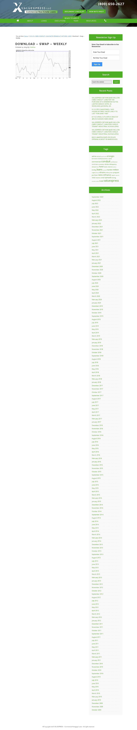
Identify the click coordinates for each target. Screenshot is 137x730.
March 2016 (96, 455)
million (116, 169)
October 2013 (96, 551)
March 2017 (96, 415)
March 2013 (96, 574)
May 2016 (95, 448)
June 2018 (95, 366)
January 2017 (96, 422)
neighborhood (95, 172)
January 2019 (96, 343)
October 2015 (96, 472)
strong (114, 178)
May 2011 (95, 647)
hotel (101, 166)
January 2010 (96, 700)
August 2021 (96, 240)
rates (100, 175)
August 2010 (96, 677)
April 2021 (95, 253)
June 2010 (95, 683)
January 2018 (96, 382)
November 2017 (97, 389)
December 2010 (97, 664)
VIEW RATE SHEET (96, 11)
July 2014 (95, 521)
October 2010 (96, 670)
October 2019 (96, 313)
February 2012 (97, 617)
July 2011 (95, 640)
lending (94, 170)
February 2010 (97, 697)
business (105, 158)
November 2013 (97, 548)
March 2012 (96, 614)
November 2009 (97, 707)
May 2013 (95, 568)
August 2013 (96, 558)
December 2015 (97, 465)
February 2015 (97, 498)
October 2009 (96, 710)
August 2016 (96, 438)
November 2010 (97, 667)
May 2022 (95, 210)
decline (107, 164)
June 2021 (95, 246)
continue (95, 164)
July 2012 (95, 601)
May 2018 (95, 369)
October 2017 (96, 392)
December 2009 (97, 703)
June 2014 (95, 525)
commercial (96, 162)
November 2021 (97, 230)
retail (93, 178)
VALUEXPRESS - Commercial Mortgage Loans (35, 15)
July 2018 (95, 362)
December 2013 (97, 544)
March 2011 (96, 654)
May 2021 (95, 250)
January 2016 (96, 462)
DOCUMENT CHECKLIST (74, 11)
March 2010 (96, 693)
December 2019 (97, 306)
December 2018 (97, 346)
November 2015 (97, 468)
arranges (110, 156)
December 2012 (97, 584)
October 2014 (96, 511)
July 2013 (95, 561)
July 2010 (95, 680)
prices (111, 172)
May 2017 (95, 409)
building (100, 158)
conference (114, 162)
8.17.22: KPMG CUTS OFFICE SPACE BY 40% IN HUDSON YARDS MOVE (105, 118)
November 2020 (97, 270)
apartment (103, 156)
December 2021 (97, 227)
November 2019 (97, 309)
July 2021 (95, 243)
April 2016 (95, 452)
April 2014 (95, 531)
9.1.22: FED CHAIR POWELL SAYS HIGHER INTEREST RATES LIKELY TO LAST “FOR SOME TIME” (104, 111)
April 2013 (95, 571)
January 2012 (96, 621)
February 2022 (97, 220)
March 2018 (96, 376)
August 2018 (96, 359)
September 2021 (97, 237)
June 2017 (95, 405)
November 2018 (97, 349)
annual (99, 156)
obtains (102, 172)
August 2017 (96, 399)
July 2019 (95, 323)
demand (94, 167)
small (102, 178)
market (109, 170)
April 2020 (95, 293)
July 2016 (95, 442)
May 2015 (95, 488)
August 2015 (96, 478)
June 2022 (95, 207)
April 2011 (95, 650)
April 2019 (95, 333)
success (94, 181)
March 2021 (96, 256)
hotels (105, 167)
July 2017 (95, 402)
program (116, 172)
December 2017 (97, 386)
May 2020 (95, 290)
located (104, 170)
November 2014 (97, 508)
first (98, 167)
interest (110, 167)
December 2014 (97, 505)
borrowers (95, 158)
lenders (114, 167)
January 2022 (96, 223)
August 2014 (96, 518)
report (113, 175)
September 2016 (97, 435)
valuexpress (111, 180)
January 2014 (96, 541)
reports (117, 175)
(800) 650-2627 (111, 4)
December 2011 (97, 624)
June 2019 (95, 326)
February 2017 (97, 419)
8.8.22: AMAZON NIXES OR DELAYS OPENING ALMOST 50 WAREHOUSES (105, 138)
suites (97, 181)
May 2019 (95, 329)
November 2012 (97, 587)
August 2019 (96, 319)
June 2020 (95, 286)
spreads (108, 177)
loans (99, 169)
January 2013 (96, 581)
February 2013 (97, 577)
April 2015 (95, 491)
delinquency (112, 164)
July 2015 (95, 481)
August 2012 (96, 597)
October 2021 (96, 233)
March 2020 (96, 296)
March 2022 (96, 217)
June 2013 (95, 564)
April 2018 (95, 372)
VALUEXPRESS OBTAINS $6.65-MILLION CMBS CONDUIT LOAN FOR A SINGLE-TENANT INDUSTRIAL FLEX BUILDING (106, 124)
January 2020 (96, 303)
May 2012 (95, 607)
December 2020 (97, 266)
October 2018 (96, 352)
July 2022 (95, 203)
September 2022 (97, 197)
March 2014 (96, 534)
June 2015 (95, 485)
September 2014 (97, 515)
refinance (107, 175)
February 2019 (97, 339)
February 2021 (97, 260)
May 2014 (95, 528)
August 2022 (96, 200)
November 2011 (97, 627)
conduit (105, 161)
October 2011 (96, 630)
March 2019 (96, 336)
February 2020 (97, 300)
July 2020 (95, 283)
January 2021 (96, 263)
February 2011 (97, 657)
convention (101, 164)
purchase (94, 175)
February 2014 (97, 538)
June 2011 (95, 644)
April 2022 (95, 213)
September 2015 (97, 475)
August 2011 (96, 637)
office (107, 172)
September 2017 (97, 395)
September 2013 (97, 554)
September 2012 (97, 594)
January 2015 (96, 501)
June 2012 (95, 604)
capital (110, 158)
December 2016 (97, 425)
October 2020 (96, 273)
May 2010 (95, 687)
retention (98, 177)
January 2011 (96, 660)
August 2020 (96, 280)
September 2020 (97, 276)
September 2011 (97, 634)
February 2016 (97, 458)
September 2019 (97, 316)
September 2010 (97, 673)
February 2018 (97, 379)
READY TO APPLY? (72, 18)
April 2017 (95, 412)
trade (101, 181)
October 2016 (96, 432)
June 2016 (95, 445)
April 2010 (95, 690)
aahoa (94, 156)
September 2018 (97, 356)
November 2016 (97, 429)
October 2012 (96, 591)
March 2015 (96, 495)
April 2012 (95, 611)
